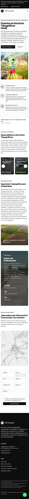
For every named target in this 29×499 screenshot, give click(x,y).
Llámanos (19, 46)
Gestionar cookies (15, 6)
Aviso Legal (3, 461)
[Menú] (27, 11)
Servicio (17, 372)
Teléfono (17, 378)
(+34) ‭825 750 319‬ (5, 450)
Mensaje (5, 391)
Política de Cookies (5, 464)
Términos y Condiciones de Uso (13, 400)
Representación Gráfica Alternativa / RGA (21, 164)
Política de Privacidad (19, 398)
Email (4, 378)
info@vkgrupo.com (5, 452)
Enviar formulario (14, 403)
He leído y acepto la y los (15, 399)
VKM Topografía (9, 11)
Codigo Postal (6, 384)
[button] (25, 166)
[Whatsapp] (25, 495)
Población (18, 384)
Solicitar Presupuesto (7, 46)
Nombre (5, 372)
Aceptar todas (4, 6)
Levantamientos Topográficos (7, 162)
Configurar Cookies (6, 471)
